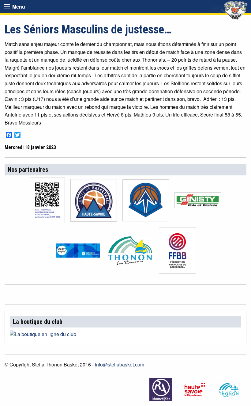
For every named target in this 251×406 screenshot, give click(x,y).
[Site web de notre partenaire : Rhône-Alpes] (161, 389)
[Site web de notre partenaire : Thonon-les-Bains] (229, 389)
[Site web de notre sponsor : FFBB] (177, 252)
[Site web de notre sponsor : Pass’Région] (78, 252)
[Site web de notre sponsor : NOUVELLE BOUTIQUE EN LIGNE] (47, 202)
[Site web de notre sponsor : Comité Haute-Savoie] (94, 202)
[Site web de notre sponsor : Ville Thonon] (130, 252)
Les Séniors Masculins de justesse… (88, 29)
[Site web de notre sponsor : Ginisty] (198, 202)
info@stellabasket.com (119, 364)
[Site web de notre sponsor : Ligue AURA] (146, 202)
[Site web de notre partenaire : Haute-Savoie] (195, 389)
